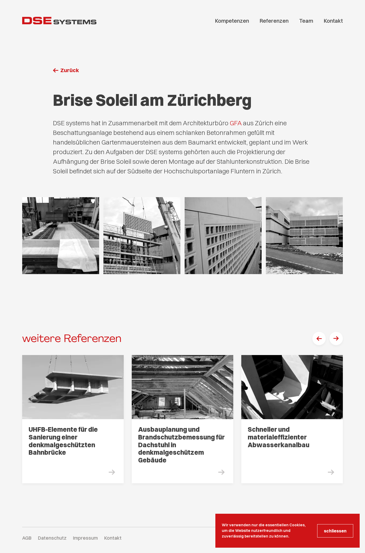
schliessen (335, 530)
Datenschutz (52, 538)
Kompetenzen (232, 20)
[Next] (336, 338)
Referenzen (274, 20)
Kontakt (333, 20)
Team (306, 20)
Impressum (85, 538)
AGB (27, 538)
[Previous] (319, 338)
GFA (236, 123)
